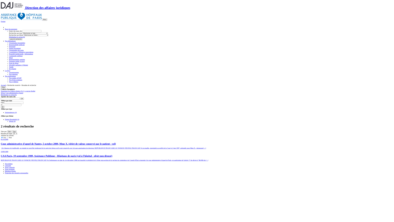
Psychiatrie (12, 69)
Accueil (3, 85)
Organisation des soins (16, 50)
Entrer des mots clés (15, 31)
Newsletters (9, 164)
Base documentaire (11, 29)
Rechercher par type (15, 33)
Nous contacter (10, 167)
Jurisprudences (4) (11, 112)
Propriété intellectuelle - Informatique (21, 54)
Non (10, 137)
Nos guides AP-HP (15, 78)
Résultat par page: (6, 133)
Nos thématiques (10, 41)
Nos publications (10, 76)
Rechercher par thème (16, 35)
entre (2, 102)
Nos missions (13, 74)
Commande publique (16, 56)
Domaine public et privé (17, 61)
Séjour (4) (12, 121)
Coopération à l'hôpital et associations (21, 52)
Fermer (3, 21)
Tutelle (11, 67)
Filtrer (3, 87)
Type (14, 131)
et (1, 105)
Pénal (11, 58)
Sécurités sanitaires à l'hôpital (18, 65)
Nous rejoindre (10, 169)
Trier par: (4, 131)
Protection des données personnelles (16, 173)
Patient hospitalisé (15, 48)
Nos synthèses (13, 82)
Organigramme (14, 72)
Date (9, 131)
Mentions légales (10, 171)
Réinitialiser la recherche (17, 37)
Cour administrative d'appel (14, 93)
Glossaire (8, 165)
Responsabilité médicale (17, 45)
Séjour (3, 93)
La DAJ (7, 71)
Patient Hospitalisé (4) (12, 119)
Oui (4, 137)
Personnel (12, 46)
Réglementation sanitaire (17, 59)
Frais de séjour (13, 63)
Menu (44, 19)
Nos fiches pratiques (15, 80)
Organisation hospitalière (17, 43)
